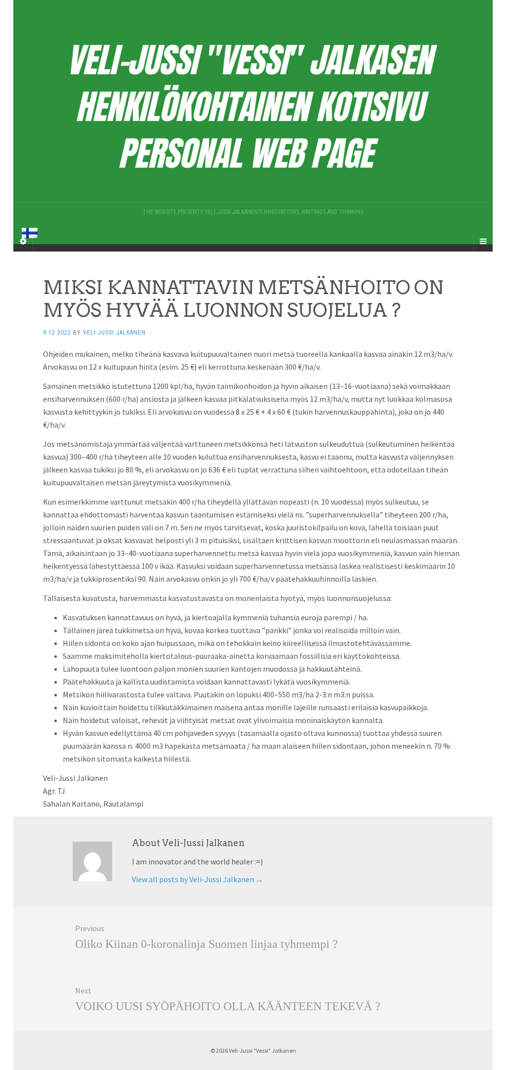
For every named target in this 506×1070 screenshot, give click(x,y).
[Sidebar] (23, 241)
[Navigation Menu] (483, 241)
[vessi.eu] (253, 100)
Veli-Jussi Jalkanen (114, 332)
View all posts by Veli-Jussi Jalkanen (197, 879)
